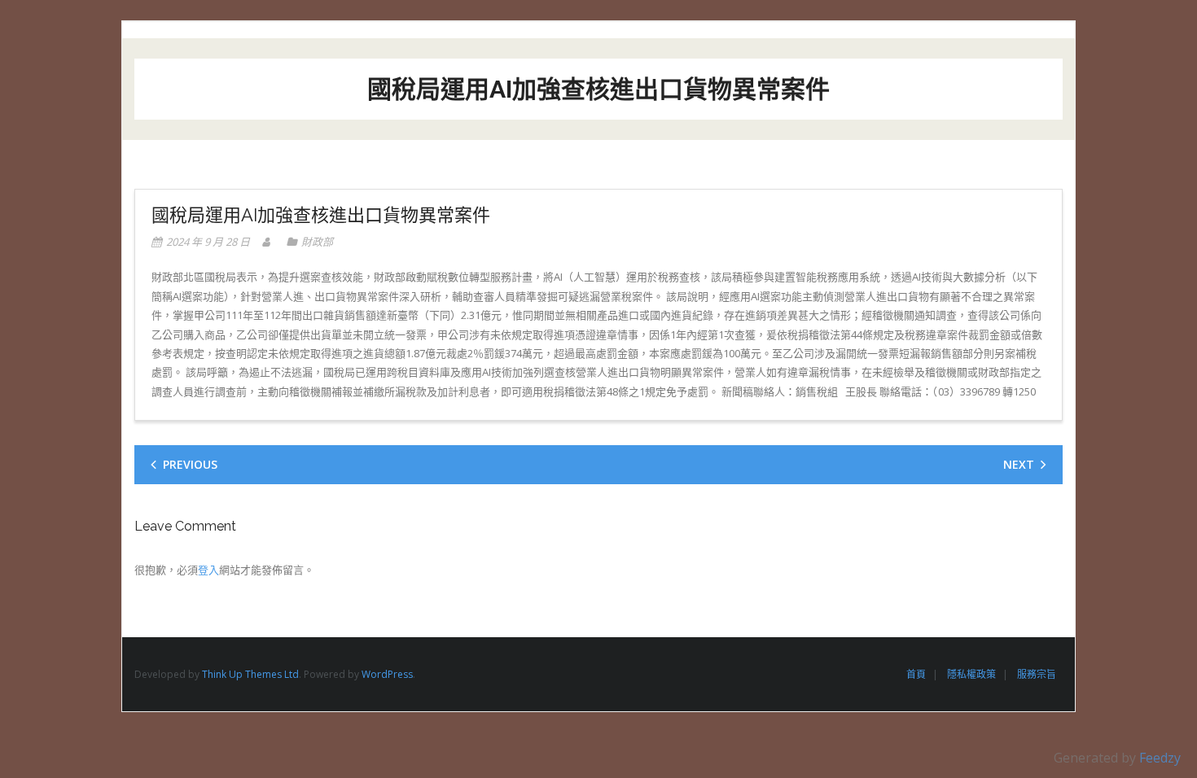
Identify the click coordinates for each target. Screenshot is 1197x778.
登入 (208, 569)
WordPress (387, 674)
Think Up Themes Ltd (250, 674)
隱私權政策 (971, 674)
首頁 (916, 674)
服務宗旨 (1036, 674)
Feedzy (1160, 758)
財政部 (317, 241)
